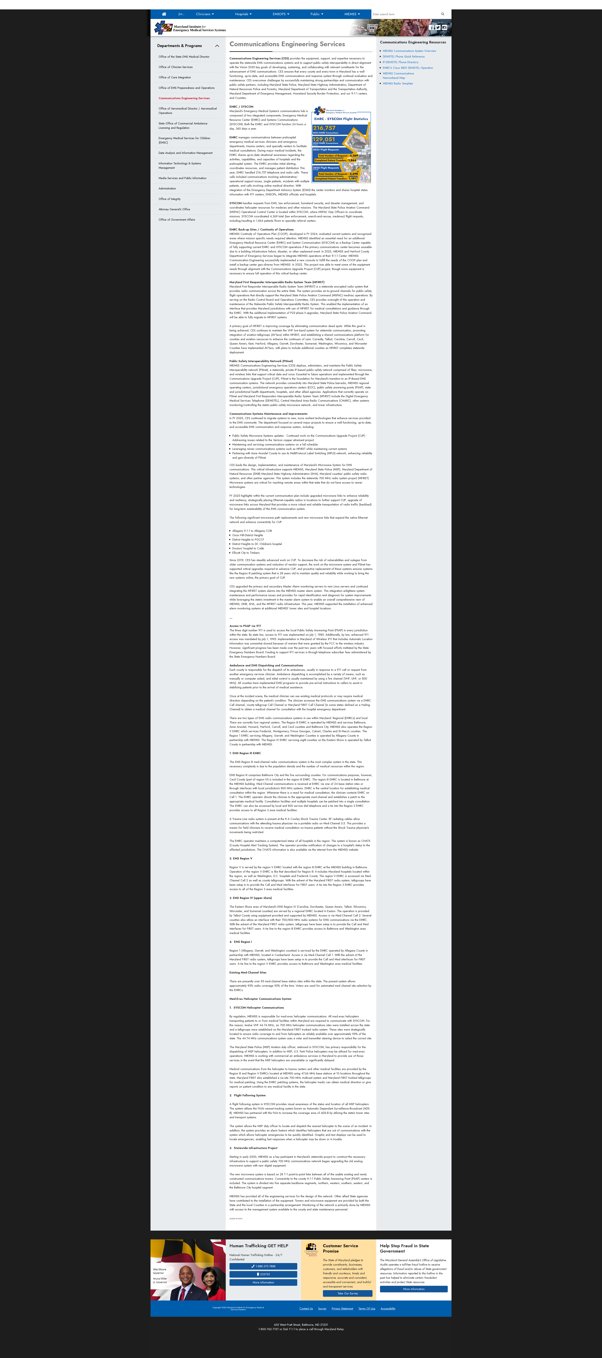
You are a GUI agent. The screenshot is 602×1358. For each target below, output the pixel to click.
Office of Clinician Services (176, 67)
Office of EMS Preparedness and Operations (187, 88)
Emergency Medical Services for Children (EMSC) (184, 140)
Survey (322, 1308)
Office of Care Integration (175, 77)
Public (316, 14)
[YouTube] (444, 27)
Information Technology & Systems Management (180, 165)
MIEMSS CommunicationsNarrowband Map (398, 75)
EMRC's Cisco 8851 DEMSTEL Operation (408, 68)
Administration (167, 188)
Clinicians (203, 14)
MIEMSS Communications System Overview (409, 51)
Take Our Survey (348, 1293)
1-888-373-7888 (265, 1266)
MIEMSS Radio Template (398, 83)
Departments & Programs (179, 45)
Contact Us (306, 1308)
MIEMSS (351, 14)
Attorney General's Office (174, 209)
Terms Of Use (366, 1308)
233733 (265, 1274)
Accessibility (388, 1308)
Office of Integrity (169, 199)
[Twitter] (438, 27)
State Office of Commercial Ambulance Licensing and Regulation (183, 125)
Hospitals (242, 14)
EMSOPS (280, 14)
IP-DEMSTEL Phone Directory (400, 62)
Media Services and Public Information (182, 178)
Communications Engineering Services (184, 98)
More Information (275, 1282)
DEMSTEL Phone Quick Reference (404, 56)
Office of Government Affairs (177, 219)
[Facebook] (431, 27)
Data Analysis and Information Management (185, 153)
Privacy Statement (342, 1308)
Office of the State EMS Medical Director (184, 57)
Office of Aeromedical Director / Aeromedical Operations (188, 110)
